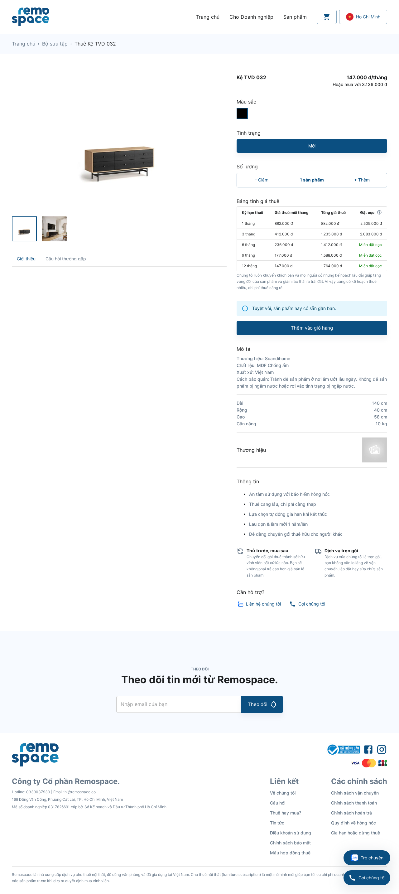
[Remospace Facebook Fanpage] (368, 749)
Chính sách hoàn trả (351, 812)
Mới (311, 145)
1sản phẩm (312, 179)
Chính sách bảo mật (290, 842)
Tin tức (277, 822)
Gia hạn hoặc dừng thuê (355, 832)
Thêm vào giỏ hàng (312, 328)
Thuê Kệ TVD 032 (95, 44)
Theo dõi (257, 704)
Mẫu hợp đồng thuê (290, 852)
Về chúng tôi (283, 792)
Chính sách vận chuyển (355, 792)
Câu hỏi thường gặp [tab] (66, 258)
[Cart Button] (327, 17)
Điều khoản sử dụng (290, 832)
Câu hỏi (277, 802)
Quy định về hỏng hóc (353, 822)
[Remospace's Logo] (30, 16)
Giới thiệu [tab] (26, 258)
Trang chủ (23, 44)
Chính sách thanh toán (354, 802)
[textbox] (119, 280)
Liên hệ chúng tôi (263, 603)
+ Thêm (362, 179)
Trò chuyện (372, 857)
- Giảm (261, 179)
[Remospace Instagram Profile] (381, 749)
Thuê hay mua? (285, 812)
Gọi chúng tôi (371, 877)
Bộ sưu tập (55, 44)
